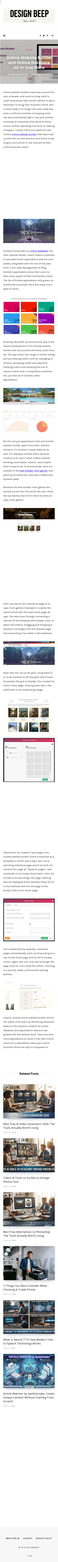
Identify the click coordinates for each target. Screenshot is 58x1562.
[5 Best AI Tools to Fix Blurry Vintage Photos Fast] (29, 1155)
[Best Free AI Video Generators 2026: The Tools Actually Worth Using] (29, 1101)
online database (39, 251)
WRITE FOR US (13, 1538)
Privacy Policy (44, 1538)
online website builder (24, 134)
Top (30, 1556)
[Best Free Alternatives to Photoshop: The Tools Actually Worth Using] (29, 1209)
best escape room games (34, 470)
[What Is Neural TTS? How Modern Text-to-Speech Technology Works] (29, 1317)
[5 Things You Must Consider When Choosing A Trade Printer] (29, 1263)
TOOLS (29, 50)
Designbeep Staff (20, 75)
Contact (27, 1538)
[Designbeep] (29, 16)
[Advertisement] (29, 183)
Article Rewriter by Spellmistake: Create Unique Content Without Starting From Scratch (28, 1397)
